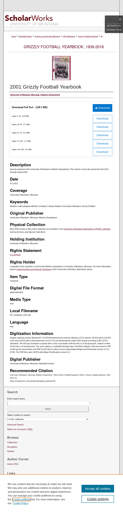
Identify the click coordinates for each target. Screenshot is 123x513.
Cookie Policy (21, 503)
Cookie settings (21, 499)
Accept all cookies (98, 488)
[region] (61, 493)
